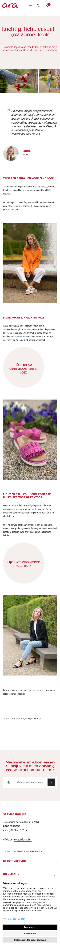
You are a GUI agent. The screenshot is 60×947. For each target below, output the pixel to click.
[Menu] (30, 5)
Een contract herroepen (23, 851)
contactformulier (23, 839)
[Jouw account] (46, 5)
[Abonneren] (51, 782)
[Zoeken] (38, 5)
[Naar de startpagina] (10, 5)
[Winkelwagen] (54, 5)
